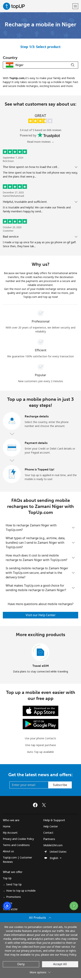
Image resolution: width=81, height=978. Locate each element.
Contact (48, 832)
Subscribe (60, 785)
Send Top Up (14, 884)
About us (8, 851)
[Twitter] (44, 805)
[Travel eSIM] (40, 652)
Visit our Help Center (41, 615)
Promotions (13, 897)
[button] (75, 6)
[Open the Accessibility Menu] (7, 906)
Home (6, 826)
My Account (10, 832)
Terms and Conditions (16, 845)
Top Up (7, 878)
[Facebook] (36, 805)
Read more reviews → (40, 141)
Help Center (50, 826)
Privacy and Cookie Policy (18, 839)
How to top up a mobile (21, 890)
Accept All (60, 964)
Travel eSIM (40, 666)
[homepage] (37, 6)
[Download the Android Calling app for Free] (40, 724)
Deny (21, 964)
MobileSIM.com (53, 845)
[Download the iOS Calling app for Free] (40, 710)
